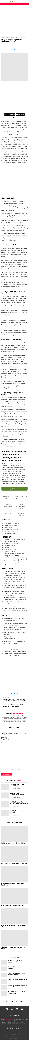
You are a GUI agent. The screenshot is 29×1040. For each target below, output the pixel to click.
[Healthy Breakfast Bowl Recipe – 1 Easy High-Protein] (5, 804)
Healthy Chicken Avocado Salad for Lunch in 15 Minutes (17, 986)
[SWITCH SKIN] (27, 4)
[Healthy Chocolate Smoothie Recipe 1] (5, 813)
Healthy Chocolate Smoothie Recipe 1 (12, 905)
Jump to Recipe (11, 114)
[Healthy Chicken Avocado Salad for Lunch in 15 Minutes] (14, 916)
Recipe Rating (4, 737)
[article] (14, 282)
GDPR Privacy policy (14, 1038)
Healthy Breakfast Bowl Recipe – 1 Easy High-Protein (19, 802)
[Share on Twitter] (14, 49)
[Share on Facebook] (11, 49)
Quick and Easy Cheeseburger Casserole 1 (18, 793)
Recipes (19, 780)
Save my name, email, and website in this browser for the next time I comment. (14, 770)
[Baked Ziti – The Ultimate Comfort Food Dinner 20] (14, 938)
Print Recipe (21, 114)
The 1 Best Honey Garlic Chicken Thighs (17, 785)
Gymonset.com (9, 1019)
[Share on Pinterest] (17, 49)
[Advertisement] (14, 20)
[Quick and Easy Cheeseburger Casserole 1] (5, 795)
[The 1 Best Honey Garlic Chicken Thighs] (5, 787)
